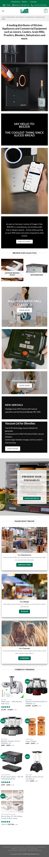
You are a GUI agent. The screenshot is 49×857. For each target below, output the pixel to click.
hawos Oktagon (31, 741)
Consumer (33, 2)
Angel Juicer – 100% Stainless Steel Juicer (11, 703)
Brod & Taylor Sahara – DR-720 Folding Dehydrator (12, 778)
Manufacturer (15, 2)
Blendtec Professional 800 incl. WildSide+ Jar (37, 703)
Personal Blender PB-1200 (29, 412)
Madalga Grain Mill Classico (16, 409)
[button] (3, 11)
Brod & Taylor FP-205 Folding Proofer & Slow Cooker (11, 817)
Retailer (24, 2)
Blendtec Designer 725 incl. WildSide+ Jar (11, 742)
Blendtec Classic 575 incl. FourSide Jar (35, 778)
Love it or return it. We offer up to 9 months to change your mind (23, 18)
